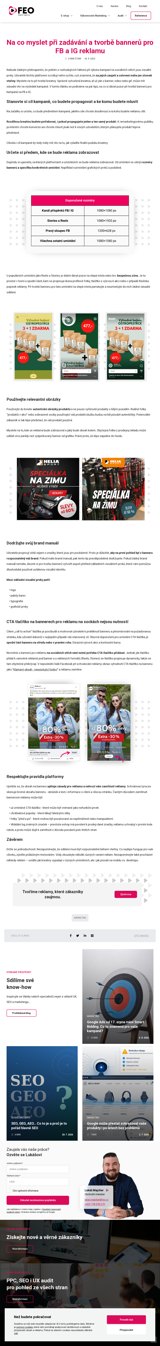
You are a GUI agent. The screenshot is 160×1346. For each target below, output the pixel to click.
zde (16, 1333)
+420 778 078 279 (95, 1204)
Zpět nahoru (141, 935)
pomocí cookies (24, 1327)
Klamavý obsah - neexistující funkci (35, 669)
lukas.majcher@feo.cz (96, 1199)
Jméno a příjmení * (15, 1163)
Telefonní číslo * (13, 1176)
